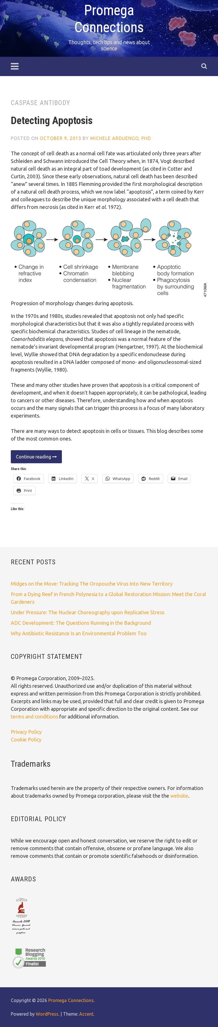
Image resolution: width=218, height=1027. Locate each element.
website (179, 795)
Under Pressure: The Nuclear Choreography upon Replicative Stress (87, 612)
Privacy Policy (26, 732)
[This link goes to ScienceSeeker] (21, 935)
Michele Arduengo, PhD (120, 138)
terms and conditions (35, 716)
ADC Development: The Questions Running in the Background (81, 623)
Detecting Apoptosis (52, 121)
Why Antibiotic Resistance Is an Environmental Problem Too (79, 633)
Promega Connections (71, 1000)
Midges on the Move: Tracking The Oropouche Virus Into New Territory (92, 583)
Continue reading (31, 458)
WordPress (47, 1013)
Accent (86, 1013)
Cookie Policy (26, 739)
